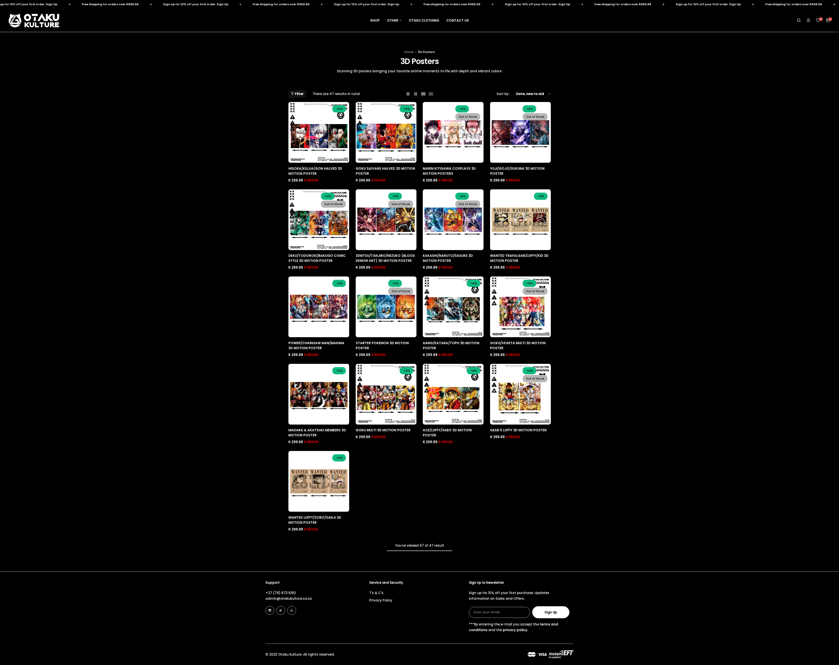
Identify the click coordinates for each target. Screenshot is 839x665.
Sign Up (550, 612)
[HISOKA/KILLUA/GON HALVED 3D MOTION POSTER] (318, 132)
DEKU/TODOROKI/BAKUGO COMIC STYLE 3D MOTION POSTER (317, 258)
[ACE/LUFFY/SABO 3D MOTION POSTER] (453, 394)
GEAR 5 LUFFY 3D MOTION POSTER (518, 430)
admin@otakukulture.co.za (288, 598)
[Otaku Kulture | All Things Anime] (34, 20)
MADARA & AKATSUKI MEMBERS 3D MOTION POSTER (317, 432)
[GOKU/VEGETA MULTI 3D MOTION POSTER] (520, 306)
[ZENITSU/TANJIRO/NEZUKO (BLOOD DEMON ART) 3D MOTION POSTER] (386, 219)
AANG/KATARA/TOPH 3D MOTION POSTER (451, 345)
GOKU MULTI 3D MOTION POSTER (383, 430)
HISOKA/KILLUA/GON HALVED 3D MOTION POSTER (315, 171)
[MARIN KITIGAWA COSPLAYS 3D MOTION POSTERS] (453, 132)
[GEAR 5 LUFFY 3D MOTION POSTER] (520, 394)
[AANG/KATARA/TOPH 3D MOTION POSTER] (453, 306)
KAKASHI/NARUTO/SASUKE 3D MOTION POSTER (448, 258)
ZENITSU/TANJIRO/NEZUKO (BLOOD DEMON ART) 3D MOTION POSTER (385, 258)
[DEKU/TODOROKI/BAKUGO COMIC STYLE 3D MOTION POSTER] (318, 219)
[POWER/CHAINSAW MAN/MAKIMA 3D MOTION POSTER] (318, 306)
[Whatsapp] (291, 610)
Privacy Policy (380, 600)
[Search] (799, 20)
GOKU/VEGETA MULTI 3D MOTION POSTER (518, 345)
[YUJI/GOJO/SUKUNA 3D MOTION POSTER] (520, 132)
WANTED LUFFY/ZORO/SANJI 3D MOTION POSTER (314, 520)
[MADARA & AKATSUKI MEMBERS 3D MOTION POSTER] (318, 394)
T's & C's (376, 593)
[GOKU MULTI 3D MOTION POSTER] (386, 394)
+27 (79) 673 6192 (280, 593)
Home (409, 52)
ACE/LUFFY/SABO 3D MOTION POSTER (447, 432)
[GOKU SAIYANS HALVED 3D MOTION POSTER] (386, 132)
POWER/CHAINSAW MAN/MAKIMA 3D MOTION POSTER (316, 345)
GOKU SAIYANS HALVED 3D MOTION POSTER (385, 171)
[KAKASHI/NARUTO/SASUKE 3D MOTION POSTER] (453, 219)
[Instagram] (269, 610)
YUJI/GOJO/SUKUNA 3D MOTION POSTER (517, 171)
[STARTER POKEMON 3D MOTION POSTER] (386, 306)
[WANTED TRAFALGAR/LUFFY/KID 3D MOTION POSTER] (520, 219)
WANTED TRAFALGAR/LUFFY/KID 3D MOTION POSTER (519, 258)
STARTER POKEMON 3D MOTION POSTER (382, 345)
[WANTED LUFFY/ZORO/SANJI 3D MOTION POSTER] (318, 481)
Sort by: (503, 94)
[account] (808, 20)
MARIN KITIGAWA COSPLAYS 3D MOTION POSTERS (449, 171)
